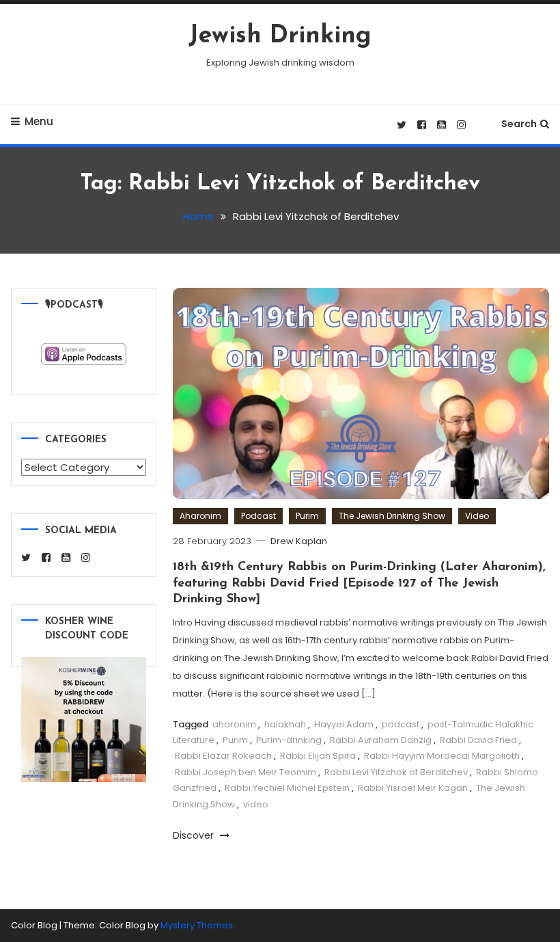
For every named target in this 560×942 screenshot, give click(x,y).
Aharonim (200, 516)
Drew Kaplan (298, 541)
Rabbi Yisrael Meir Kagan (413, 787)
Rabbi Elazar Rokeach (223, 755)
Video (477, 516)
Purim (307, 516)
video (255, 804)
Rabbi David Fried (478, 740)
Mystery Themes (196, 925)
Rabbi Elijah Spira (318, 755)
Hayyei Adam (344, 724)
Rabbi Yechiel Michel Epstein (287, 787)
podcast (400, 724)
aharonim (234, 724)
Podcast (258, 516)
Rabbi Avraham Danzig (381, 740)
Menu (39, 121)
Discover (194, 835)
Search (519, 124)
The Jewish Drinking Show (392, 516)
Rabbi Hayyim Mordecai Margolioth (442, 755)
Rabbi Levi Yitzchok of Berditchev (396, 772)
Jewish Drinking (280, 36)
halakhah (285, 724)
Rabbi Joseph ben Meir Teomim (245, 772)
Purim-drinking (289, 740)
